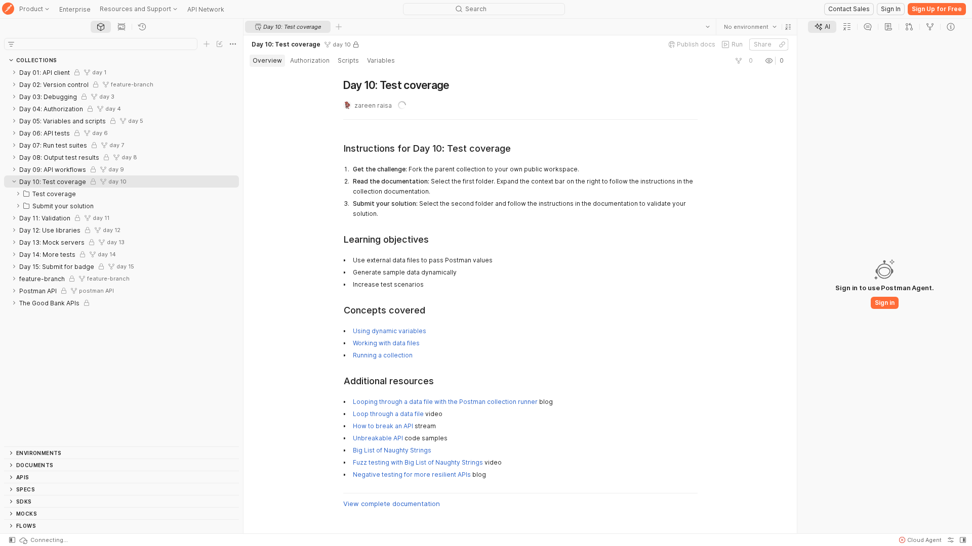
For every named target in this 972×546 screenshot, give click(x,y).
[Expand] (14, 72)
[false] (739, 61)
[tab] (101, 27)
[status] (43, 540)
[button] (788, 26)
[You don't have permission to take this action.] (339, 27)
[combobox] (750, 26)
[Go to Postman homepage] (8, 9)
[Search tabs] (708, 27)
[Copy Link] (782, 44)
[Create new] (206, 44)
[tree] (121, 256)
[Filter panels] (11, 44)
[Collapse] (14, 181)
